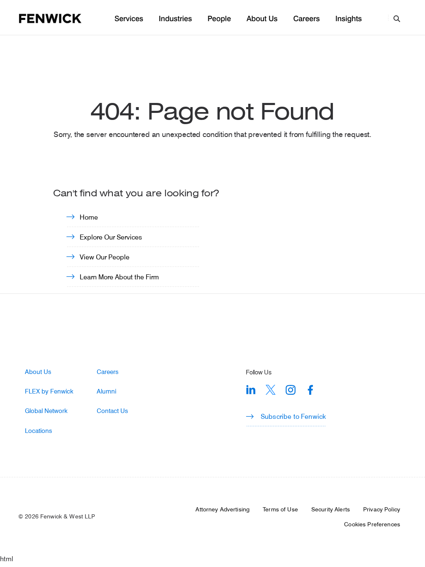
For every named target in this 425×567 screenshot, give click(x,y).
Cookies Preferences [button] (372, 524)
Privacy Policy (381, 509)
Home (89, 217)
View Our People (104, 256)
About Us (262, 19)
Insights (348, 19)
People (219, 19)
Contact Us (112, 411)
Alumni (106, 391)
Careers (306, 19)
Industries (175, 19)
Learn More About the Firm (119, 276)
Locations (38, 431)
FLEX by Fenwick (49, 391)
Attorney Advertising (222, 509)
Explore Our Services (111, 236)
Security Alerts (330, 509)
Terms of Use (280, 509)
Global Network (46, 411)
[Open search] (396, 18)
